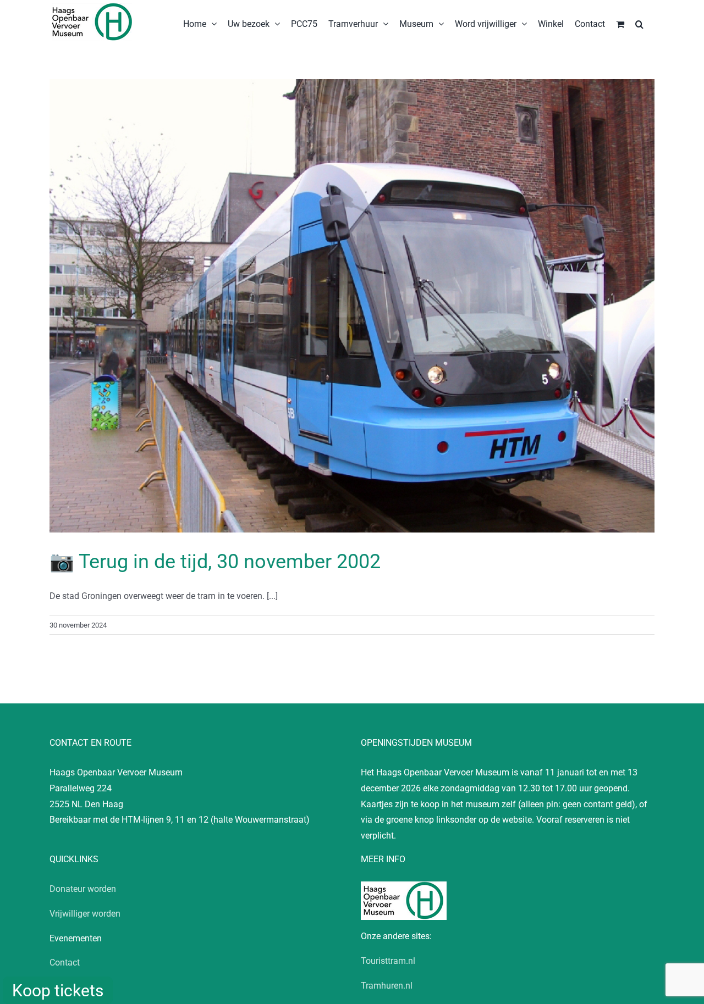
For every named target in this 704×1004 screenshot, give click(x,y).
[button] (639, 23)
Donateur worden (83, 889)
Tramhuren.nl (387, 985)
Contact (65, 962)
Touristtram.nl (388, 961)
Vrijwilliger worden (85, 913)
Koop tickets (57, 990)
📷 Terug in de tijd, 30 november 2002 (215, 561)
